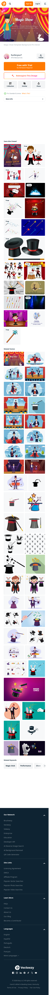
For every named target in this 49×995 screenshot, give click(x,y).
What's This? (26, 93)
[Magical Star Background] (14, 267)
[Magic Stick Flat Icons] (13, 395)
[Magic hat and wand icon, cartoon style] (14, 758)
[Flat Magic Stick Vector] (15, 286)
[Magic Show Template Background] (14, 466)
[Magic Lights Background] (13, 243)
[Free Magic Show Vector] (14, 213)
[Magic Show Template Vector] (14, 228)
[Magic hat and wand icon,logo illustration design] (33, 917)
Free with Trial (24, 66)
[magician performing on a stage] (15, 425)
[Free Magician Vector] (14, 198)
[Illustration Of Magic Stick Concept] (14, 365)
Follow (41, 58)
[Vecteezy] (3, 3)
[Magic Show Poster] (12, 154)
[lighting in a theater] (14, 409)
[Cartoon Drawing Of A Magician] (34, 862)
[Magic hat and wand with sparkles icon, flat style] (12, 574)
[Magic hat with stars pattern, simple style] (14, 821)
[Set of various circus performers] (13, 329)
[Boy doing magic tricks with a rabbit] (15, 178)
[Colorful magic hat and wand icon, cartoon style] (14, 737)
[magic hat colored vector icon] (31, 717)
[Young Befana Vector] (14, 380)
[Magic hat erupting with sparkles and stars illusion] (13, 861)
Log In (37, 4)
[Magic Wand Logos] (33, 265)
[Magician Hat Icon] (34, 246)
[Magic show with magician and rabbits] (14, 348)
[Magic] (24, 307)
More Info (9, 98)
